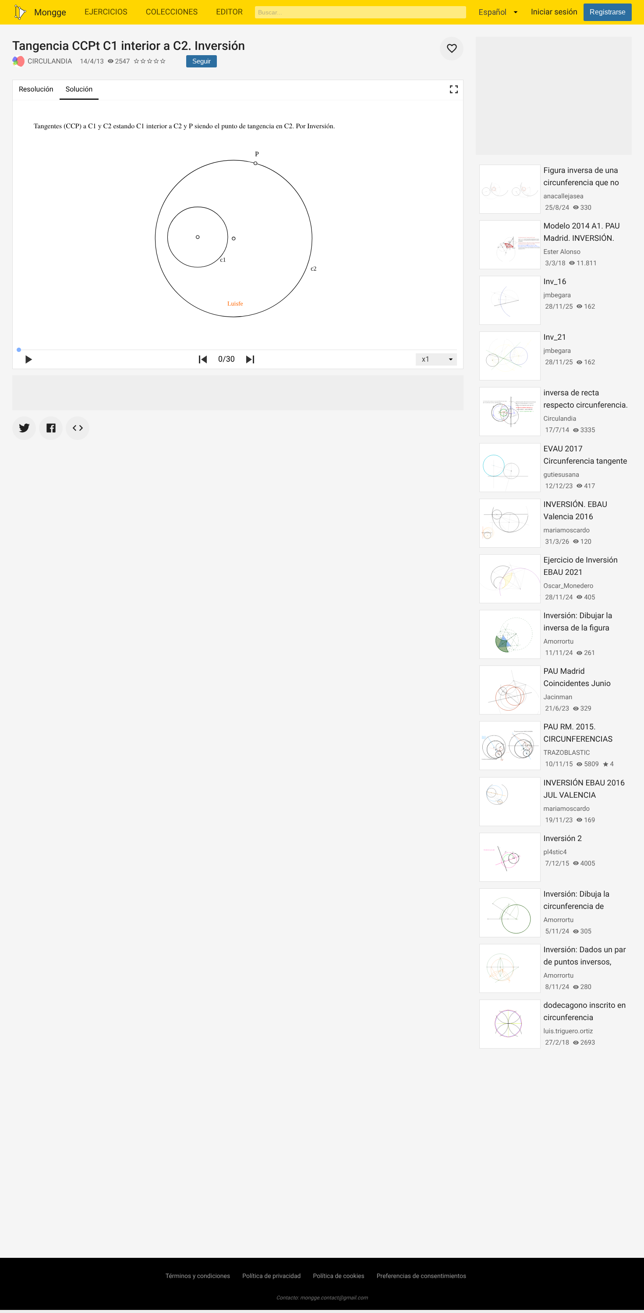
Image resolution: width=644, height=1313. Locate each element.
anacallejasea (564, 196)
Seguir (201, 61)
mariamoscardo (567, 530)
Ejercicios (106, 12)
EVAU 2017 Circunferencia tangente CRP (585, 461)
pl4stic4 (555, 852)
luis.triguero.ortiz (568, 1031)
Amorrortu (559, 641)
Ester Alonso (562, 252)
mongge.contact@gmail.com (334, 1298)
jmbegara (557, 295)
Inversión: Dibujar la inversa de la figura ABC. (578, 628)
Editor (229, 12)
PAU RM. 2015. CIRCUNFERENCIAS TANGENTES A (578, 739)
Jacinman (558, 697)
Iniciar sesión (554, 12)
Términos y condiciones (198, 1276)
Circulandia (50, 61)
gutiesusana (561, 475)
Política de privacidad (271, 1276)
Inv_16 (555, 281)
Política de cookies (338, 1276)
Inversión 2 (563, 838)
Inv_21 (555, 337)
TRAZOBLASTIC (567, 753)
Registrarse (608, 12)
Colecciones (172, 12)
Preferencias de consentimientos (422, 1276)
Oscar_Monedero (569, 586)
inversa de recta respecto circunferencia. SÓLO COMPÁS (586, 405)
